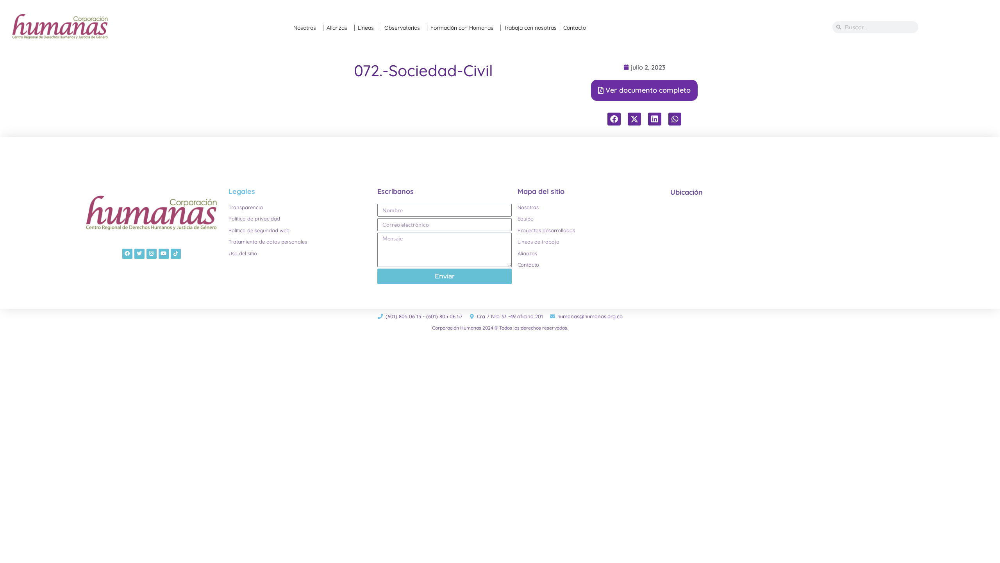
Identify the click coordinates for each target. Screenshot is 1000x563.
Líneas (366, 27)
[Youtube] (164, 254)
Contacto (574, 27)
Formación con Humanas (461, 27)
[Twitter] (139, 254)
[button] (614, 119)
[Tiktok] (176, 254)
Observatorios (402, 27)
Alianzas (337, 27)
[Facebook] (127, 254)
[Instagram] (151, 254)
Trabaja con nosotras (530, 27)
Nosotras (304, 27)
